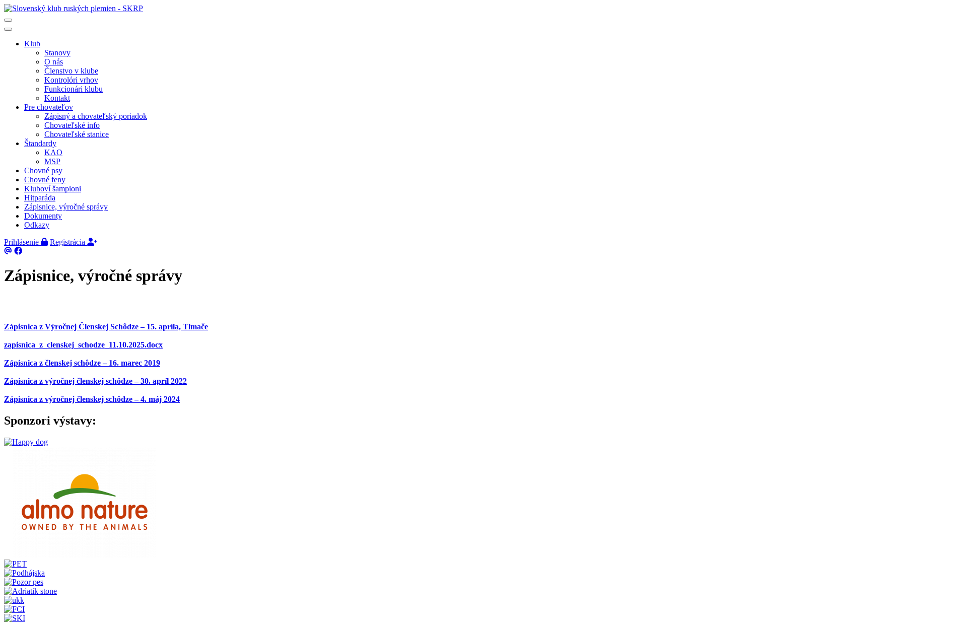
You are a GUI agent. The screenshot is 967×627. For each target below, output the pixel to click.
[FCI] (14, 609)
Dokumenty (43, 216)
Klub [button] (32, 43)
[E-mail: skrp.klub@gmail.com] (8, 251)
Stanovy (57, 52)
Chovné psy (43, 170)
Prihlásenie (22, 242)
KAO (53, 152)
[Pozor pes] (23, 582)
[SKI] (14, 618)
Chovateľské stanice (76, 134)
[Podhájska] (24, 573)
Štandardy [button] (40, 143)
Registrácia (68, 242)
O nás (53, 61)
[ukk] (14, 600)
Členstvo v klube (71, 70)
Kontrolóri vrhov (71, 80)
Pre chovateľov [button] (48, 107)
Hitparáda (39, 197)
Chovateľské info (72, 125)
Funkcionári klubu (73, 89)
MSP (52, 161)
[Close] (8, 29)
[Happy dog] (26, 442)
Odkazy (36, 225)
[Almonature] (84, 554)
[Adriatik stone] (30, 591)
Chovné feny (44, 179)
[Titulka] (73, 8)
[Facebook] (18, 251)
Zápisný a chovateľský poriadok (95, 116)
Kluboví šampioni (52, 188)
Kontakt (57, 98)
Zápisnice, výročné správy (66, 206)
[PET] (15, 564)
